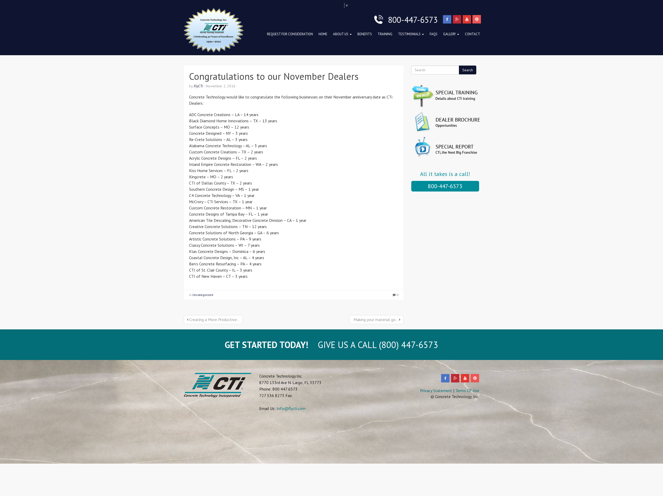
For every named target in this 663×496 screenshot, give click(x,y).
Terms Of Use (467, 390)
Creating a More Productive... (214, 319)
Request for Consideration (290, 34)
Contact (472, 34)
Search (467, 70)
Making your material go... (375, 319)
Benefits (364, 34)
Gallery (450, 34)
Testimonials (409, 34)
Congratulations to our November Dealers (274, 76)
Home (323, 34)
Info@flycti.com (291, 408)
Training (385, 34)
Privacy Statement (436, 390)
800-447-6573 (445, 186)
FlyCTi (198, 86)
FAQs (433, 34)
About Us (341, 34)
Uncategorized (202, 295)
